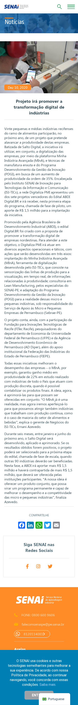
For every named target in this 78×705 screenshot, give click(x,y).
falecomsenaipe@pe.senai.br (43, 624)
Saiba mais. (47, 685)
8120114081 (33, 634)
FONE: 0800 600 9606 (38, 615)
